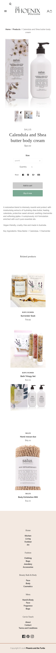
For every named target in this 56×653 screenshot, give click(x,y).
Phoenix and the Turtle (35, 648)
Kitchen (28, 536)
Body (28, 583)
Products (16, 29)
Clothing (28, 558)
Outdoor (28, 542)
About (28, 622)
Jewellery (28, 564)
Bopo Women (28, 312)
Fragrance (28, 606)
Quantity (23, 167)
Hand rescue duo (28, 437)
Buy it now (27, 193)
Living (28, 539)
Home (8, 29)
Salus (27, 129)
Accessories (28, 567)
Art (28, 545)
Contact (28, 625)
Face (28, 580)
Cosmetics (28, 586)
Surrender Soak (28, 316)
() (51, 11)
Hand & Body (28, 600)
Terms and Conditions (28, 628)
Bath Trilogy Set (28, 376)
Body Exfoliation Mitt (28, 497)
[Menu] (5, 11)
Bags (28, 561)
